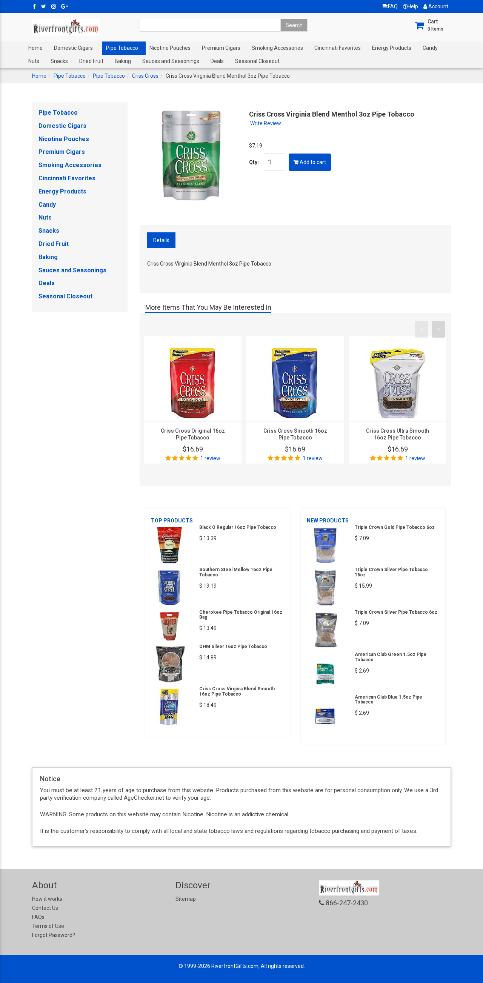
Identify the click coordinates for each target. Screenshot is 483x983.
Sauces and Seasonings (170, 61)
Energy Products (391, 48)
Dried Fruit (91, 61)
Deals (217, 61)
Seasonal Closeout (257, 61)
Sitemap (185, 899)
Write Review (265, 123)
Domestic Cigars (73, 48)
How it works (47, 899)
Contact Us (45, 908)
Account (437, 6)
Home (35, 48)
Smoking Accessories (277, 48)
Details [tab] (161, 240)
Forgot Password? (53, 935)
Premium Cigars (221, 48)
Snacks (59, 61)
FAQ (393, 6)
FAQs (38, 917)
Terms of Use (48, 926)
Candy (430, 48)
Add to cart (312, 162)
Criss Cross (145, 76)
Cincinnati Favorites (337, 48)
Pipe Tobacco (122, 48)
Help (413, 6)
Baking (123, 61)
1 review (210, 458)
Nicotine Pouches (170, 48)
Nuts (33, 61)
